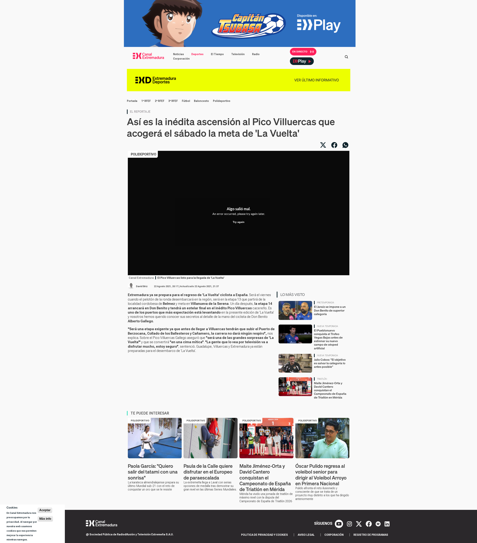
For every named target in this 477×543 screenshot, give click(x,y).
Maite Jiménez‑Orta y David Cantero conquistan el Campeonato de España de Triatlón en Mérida (330, 390)
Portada (132, 100)
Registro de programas (370, 534)
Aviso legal (306, 534)
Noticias (178, 54)
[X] (359, 523)
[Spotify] (379, 523)
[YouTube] (339, 523)
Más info (45, 518)
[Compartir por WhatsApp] (345, 145)
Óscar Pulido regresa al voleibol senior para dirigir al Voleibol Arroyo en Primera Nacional (321, 474)
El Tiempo (217, 54)
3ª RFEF (173, 100)
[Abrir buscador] (346, 56)
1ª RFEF (146, 100)
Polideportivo (221, 100)
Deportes (197, 54)
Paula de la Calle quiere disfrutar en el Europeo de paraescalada (208, 471)
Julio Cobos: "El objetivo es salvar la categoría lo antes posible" (330, 363)
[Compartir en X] (323, 145)
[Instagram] (350, 523)
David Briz (142, 286)
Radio (256, 54)
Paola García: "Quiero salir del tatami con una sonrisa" (153, 471)
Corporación (181, 58)
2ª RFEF (159, 100)
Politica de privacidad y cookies (264, 534)
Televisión (238, 54)
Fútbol (186, 100)
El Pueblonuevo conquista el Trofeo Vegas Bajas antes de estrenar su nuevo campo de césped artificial (328, 339)
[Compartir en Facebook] (334, 145)
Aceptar (44, 510)
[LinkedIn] (387, 523)
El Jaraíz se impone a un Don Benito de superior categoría (330, 310)
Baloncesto (201, 100)
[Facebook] (369, 523)
